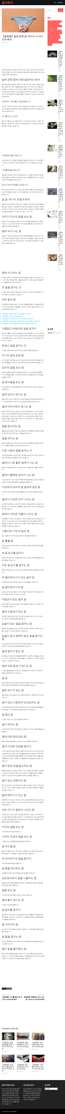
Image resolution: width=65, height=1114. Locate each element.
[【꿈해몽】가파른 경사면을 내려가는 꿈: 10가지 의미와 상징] (52, 52)
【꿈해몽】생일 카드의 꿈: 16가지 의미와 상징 (60, 217)
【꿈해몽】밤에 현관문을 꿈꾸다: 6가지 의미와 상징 (8, 1046)
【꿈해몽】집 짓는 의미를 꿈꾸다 (12, 316)
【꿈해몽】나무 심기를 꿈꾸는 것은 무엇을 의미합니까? (19, 323)
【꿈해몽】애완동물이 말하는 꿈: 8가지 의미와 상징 (60, 172)
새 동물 (50, 35)
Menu (60, 2)
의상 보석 (50, 40)
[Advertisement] (23, 57)
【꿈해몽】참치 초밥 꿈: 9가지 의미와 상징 (60, 259)
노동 (55, 28)
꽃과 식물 (50, 26)
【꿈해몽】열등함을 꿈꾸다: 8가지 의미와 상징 (60, 151)
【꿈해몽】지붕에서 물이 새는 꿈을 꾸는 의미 (16, 314)
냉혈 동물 (50, 28)
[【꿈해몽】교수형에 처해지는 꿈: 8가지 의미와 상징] (52, 233)
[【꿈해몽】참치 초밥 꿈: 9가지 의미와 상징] (52, 255)
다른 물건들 (58, 30)
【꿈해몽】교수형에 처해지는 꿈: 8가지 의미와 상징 (60, 239)
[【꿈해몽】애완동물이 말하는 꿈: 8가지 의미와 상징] (52, 166)
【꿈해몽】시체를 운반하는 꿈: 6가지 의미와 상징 (38, 1067)
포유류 (49, 44)
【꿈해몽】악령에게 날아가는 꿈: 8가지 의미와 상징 (60, 129)
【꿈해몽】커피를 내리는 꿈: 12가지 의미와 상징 (60, 107)
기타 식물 (56, 23)
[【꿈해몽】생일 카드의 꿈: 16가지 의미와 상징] (52, 212)
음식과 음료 (51, 37)
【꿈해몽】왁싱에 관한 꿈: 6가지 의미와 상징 (23, 1067)
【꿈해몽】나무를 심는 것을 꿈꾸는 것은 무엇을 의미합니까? (21, 321)
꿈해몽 (9, 988)
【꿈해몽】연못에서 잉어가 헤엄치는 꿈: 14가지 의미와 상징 (60, 83)
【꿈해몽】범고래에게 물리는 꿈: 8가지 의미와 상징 (60, 195)
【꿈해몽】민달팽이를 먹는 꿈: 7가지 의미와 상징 (23, 1045)
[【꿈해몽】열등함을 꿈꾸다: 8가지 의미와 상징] (52, 146)
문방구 (59, 33)
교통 (60, 21)
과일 (56, 21)
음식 (58, 35)
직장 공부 (56, 42)
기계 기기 (50, 23)
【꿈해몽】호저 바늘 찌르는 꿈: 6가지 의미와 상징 (38, 1045)
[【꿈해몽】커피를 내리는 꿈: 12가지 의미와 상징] (52, 100)
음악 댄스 (57, 37)
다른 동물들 (51, 30)
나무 (60, 26)
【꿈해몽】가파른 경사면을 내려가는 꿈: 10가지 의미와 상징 (60, 59)
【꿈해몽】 (51, 21)
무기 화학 (54, 33)
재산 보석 (50, 42)
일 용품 (56, 40)
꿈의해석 (7, 2)
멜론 (49, 33)
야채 (54, 35)
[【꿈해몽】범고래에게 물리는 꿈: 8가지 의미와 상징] (52, 189)
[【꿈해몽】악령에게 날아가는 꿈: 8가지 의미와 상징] (52, 123)
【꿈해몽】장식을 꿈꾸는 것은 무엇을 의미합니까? (18, 319)
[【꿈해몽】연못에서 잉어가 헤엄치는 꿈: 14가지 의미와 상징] (52, 76)
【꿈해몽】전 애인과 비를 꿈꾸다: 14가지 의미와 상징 (8, 1068)
